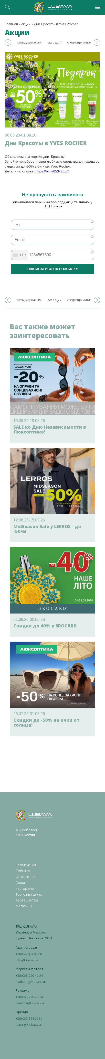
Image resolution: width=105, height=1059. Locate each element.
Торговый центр (29, 894)
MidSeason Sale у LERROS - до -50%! (47, 529)
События (23, 870)
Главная (11, 24)
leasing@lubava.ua (29, 1024)
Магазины (24, 906)
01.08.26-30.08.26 (29, 619)
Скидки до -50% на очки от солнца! (46, 722)
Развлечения (26, 865)
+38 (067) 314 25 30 (29, 1018)
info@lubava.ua (27, 960)
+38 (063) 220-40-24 (29, 975)
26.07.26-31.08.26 (29, 714)
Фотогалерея (26, 876)
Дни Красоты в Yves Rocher (56, 24)
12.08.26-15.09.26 (29, 520)
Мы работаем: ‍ (27, 832)
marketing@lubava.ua (31, 981)
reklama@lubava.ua (30, 1003)
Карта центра (27, 900)
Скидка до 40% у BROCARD (45, 625)
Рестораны (25, 888)
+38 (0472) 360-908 (29, 954)
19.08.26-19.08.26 (29, 421)
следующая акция (79, 42)
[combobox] (19, 255)
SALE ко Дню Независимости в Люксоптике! (49, 429)
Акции (26, 24)
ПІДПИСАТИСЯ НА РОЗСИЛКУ (52, 269)
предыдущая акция (29, 42)
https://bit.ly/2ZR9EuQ (52, 171)
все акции (55, 43)
